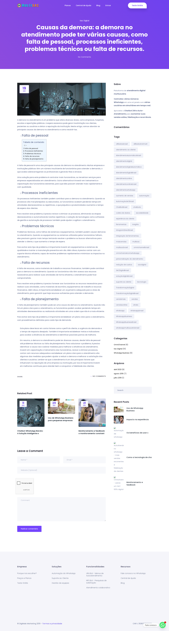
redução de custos (124, 264)
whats (135, 305)
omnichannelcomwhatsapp (127, 253)
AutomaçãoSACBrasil (125, 201)
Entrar (108, 5)
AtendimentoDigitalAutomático (129, 167)
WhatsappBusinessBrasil (126, 322)
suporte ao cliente (123, 282)
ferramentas (121, 224)
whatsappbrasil (136, 310)
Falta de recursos (32, 156)
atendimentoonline (124, 178)
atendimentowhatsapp (125, 190)
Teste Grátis (137, 5)
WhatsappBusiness (124, 316)
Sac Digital (84, 20)
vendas (135, 299)
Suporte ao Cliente (60, 578)
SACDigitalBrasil (122, 270)
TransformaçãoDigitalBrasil (127, 293)
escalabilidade (142, 213)
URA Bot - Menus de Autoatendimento (95, 574)
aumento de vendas (124, 196)
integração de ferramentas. (127, 236)
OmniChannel (119, 344)
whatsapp (120, 310)
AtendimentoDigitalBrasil (126, 173)
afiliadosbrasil (122, 144)
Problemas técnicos (33, 154)
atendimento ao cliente (126, 150)
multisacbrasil (122, 247)
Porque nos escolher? (27, 573)
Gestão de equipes (60, 583)
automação (144, 196)
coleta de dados (123, 213)
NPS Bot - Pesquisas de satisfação (96, 581)
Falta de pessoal (31, 148)
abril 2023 (117, 369)
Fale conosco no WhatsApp (133, 573)
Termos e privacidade (52, 623)
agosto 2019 (118, 373)
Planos (68, 5)
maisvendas (121, 241)
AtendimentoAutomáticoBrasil (128, 155)
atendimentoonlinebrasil (126, 184)
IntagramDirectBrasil (124, 230)
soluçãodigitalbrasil (124, 276)
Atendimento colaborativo (98, 587)
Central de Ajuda (83, 5)
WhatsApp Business (121, 353)
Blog (98, 5)
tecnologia (141, 282)
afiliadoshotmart (140, 144)
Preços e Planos (24, 578)
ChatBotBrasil (121, 207)
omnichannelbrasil (141, 247)
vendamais (121, 299)
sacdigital (142, 264)
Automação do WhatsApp (64, 573)
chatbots (137, 207)
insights (135, 224)
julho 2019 (118, 378)
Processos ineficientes (34, 151)
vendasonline (121, 305)
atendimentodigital (124, 161)
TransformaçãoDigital (125, 287)
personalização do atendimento (129, 259)
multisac (136, 241)
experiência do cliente (125, 218)
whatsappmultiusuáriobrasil (127, 328)
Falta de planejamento (34, 159)
